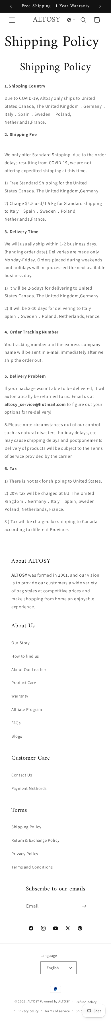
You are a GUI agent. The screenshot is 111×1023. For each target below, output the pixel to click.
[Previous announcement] (11, 6)
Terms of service (57, 1011)
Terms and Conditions (32, 867)
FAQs (16, 722)
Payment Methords (29, 788)
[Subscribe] (84, 906)
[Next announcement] (100, 6)
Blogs (16, 736)
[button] (11, 20)
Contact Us (21, 775)
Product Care (23, 682)
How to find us (25, 656)
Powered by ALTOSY (55, 1001)
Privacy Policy (24, 853)
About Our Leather (28, 669)
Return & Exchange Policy (35, 840)
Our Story (20, 642)
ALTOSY (33, 1001)
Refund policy (86, 1002)
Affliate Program (26, 709)
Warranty (19, 696)
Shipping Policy (26, 826)
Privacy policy (28, 1011)
